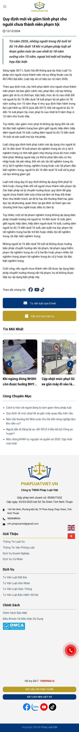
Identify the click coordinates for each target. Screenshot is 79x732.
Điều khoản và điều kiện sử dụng (23, 618)
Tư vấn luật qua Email (43, 303)
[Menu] (5, 6)
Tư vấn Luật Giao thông (17, 589)
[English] (71, 528)
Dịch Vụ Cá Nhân (13, 559)
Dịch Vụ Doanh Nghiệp (16, 553)
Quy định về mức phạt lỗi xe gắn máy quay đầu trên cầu (39, 413)
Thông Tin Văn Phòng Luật (19, 547)
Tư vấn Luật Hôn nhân (16, 583)
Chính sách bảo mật (15, 613)
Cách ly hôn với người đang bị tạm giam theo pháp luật (38, 407)
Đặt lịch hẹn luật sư (42, 316)
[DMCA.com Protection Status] (14, 626)
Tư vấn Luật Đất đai (15, 577)
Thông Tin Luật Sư (14, 541)
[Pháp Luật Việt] (39, 6)
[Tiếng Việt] (71, 536)
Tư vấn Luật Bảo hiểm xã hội (20, 594)
